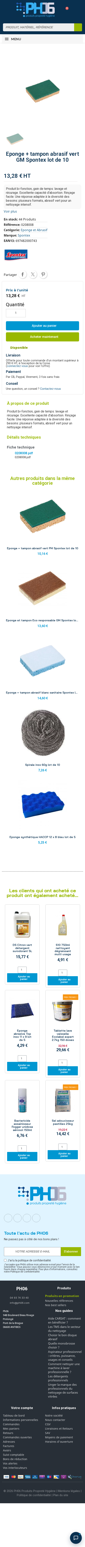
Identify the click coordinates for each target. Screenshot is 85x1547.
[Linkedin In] (27, 1218)
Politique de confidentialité (34, 1495)
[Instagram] (17, 1218)
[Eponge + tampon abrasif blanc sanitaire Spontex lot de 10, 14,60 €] (42, 669)
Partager (22, 274)
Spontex (24, 235)
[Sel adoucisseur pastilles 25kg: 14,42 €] (63, 1112)
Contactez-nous (50, 389)
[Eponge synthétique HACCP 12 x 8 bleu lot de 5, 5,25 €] (42, 813)
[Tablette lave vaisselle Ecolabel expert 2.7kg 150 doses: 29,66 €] (63, 1025)
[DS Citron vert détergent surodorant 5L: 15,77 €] (22, 936)
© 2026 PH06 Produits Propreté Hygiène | (31, 1491)
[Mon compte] (58, 9)
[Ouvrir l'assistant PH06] (76, 1538)
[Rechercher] (78, 27)
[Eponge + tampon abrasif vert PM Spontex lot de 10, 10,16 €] (42, 524)
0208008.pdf (24, 453)
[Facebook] (8, 1218)
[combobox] (36, 27)
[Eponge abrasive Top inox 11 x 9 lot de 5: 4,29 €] (22, 1023)
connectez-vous (17, 366)
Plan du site (60, 1495)
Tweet (33, 274)
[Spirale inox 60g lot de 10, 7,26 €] (42, 741)
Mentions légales (69, 1491)
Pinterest (43, 274)
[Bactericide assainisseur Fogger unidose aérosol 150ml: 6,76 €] (22, 1113)
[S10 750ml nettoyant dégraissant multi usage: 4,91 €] (63, 937)
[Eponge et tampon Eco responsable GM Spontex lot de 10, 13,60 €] (42, 597)
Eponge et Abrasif (34, 230)
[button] (65, 9)
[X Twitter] (36, 1218)
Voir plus (10, 211)
